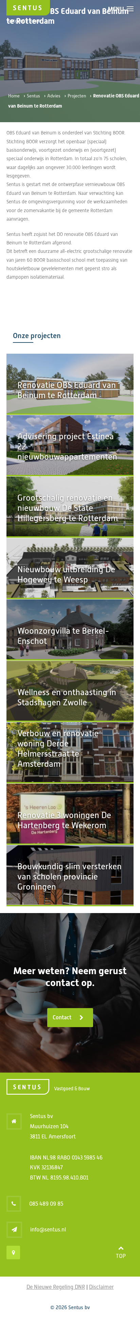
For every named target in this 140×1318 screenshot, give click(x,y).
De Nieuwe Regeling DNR (56, 1287)
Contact (62, 1017)
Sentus (33, 95)
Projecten (77, 95)
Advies (53, 95)
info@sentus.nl (48, 1229)
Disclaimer (101, 1287)
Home (14, 95)
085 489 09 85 (46, 1204)
